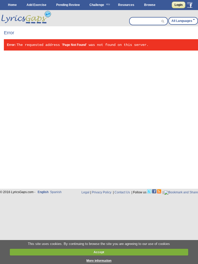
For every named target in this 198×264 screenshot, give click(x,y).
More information (98, 260)
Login (179, 5)
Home (12, 5)
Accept (99, 252)
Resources (126, 5)
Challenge (96, 5)
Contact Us (122, 192)
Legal (85, 192)
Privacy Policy (101, 192)
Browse (149, 5)
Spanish (56, 192)
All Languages (181, 21)
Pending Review (68, 5)
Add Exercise (36, 5)
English (43, 192)
